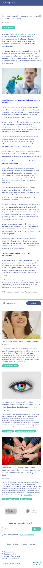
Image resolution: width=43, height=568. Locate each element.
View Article (21, 361)
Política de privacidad (9, 554)
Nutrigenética (8, 27)
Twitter (9, 544)
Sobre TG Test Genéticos (10, 558)
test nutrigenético (10, 107)
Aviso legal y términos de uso (11, 556)
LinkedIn (16, 544)
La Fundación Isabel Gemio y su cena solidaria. (20, 341)
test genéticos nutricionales (24, 34)
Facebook (24, 544)
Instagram (32, 544)
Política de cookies (8, 552)
